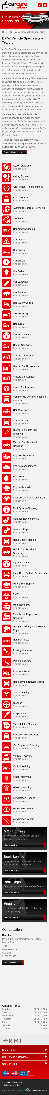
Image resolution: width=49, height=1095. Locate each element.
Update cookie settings (12, 1085)
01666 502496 (28, 147)
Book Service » (12, 870)
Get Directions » (11, 962)
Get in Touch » (11, 917)
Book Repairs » (12, 892)
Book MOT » (11, 845)
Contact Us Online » (13, 152)
